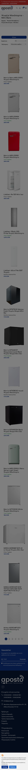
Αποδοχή (5, 767)
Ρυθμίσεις (12, 767)
